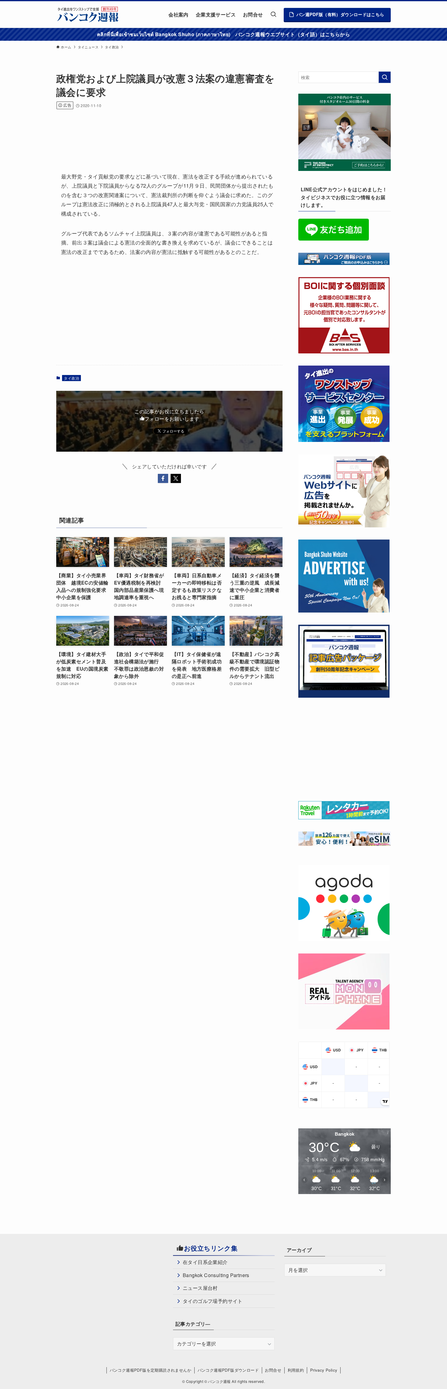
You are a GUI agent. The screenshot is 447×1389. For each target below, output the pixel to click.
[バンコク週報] (87, 14)
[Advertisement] (167, 132)
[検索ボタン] (273, 14)
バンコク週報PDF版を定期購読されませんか (150, 1370)
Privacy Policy (324, 1370)
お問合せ (273, 1370)
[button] (163, 478)
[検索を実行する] (385, 77)
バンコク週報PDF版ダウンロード (228, 1370)
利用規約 (296, 1370)
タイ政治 (71, 377)
